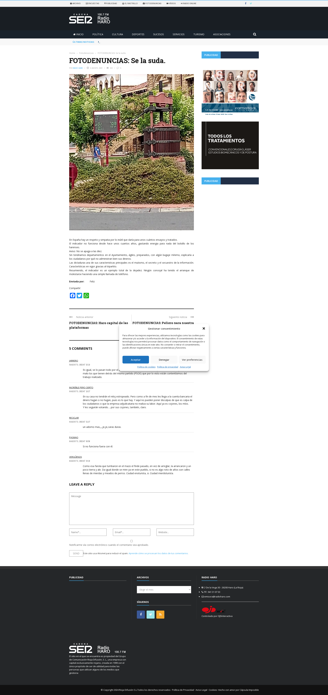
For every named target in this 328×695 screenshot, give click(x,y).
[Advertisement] (230, 211)
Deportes (138, 34)
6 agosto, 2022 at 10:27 (79, 391)
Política (97, 34)
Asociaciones (221, 34)
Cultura (117, 34)
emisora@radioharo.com (217, 596)
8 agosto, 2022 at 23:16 (79, 461)
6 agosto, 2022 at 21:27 (79, 421)
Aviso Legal (185, 366)
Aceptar (136, 359)
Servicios (178, 34)
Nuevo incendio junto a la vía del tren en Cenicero (126, 41)
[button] (204, 328)
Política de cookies (146, 366)
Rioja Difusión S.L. (128, 689)
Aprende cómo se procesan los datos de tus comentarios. (158, 553)
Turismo (198, 34)
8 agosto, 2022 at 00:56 (79, 441)
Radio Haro (78, 68)
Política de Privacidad (183, 689)
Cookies (213, 689)
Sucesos (158, 34)
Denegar (164, 359)
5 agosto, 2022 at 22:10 (79, 364)
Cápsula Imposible (249, 689)
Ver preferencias (192, 359)
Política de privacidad (167, 366)
